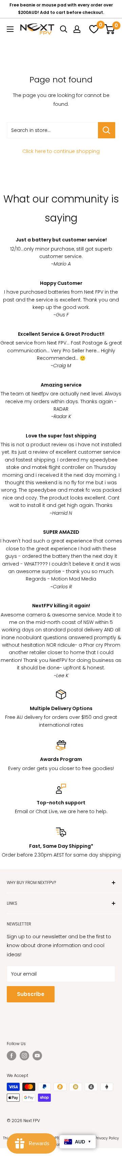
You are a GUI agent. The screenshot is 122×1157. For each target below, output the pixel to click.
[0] (92, 29)
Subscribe (30, 994)
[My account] (77, 29)
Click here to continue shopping (61, 151)
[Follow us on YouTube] (37, 1055)
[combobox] (52, 130)
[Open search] (63, 29)
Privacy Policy (107, 1138)
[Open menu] (10, 29)
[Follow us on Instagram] (24, 1055)
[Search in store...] (106, 130)
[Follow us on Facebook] (11, 1055)
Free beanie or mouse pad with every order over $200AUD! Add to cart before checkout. (61, 8)
